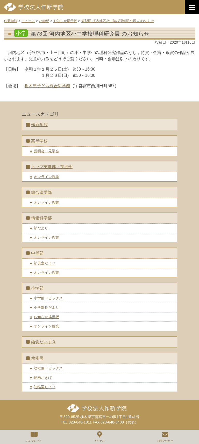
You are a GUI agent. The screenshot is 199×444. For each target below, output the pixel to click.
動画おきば (43, 377)
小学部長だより (46, 307)
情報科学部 (41, 218)
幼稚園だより (44, 387)
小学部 (37, 288)
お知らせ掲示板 (46, 317)
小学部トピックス (48, 298)
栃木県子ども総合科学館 (47, 86)
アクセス (99, 440)
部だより (41, 228)
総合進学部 (41, 192)
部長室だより (44, 263)
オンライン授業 (46, 177)
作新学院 (39, 124)
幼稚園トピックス (48, 368)
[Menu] (192, 7)
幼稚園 (37, 358)
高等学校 (39, 141)
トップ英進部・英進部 (52, 167)
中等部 (37, 253)
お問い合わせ (165, 440)
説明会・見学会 (46, 151)
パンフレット (34, 440)
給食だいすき (43, 342)
